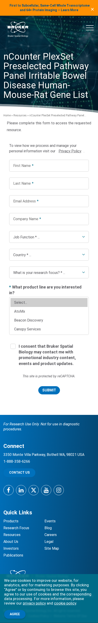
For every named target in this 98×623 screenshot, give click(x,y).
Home (7, 115)
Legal (48, 541)
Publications (13, 555)
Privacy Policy (70, 151)
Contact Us (19, 472)
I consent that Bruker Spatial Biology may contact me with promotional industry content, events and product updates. (47, 355)
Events (50, 521)
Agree (15, 614)
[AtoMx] (49, 311)
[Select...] (49, 302)
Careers (50, 535)
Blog (48, 528)
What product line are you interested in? (45, 290)
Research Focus (16, 528)
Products (10, 521)
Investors (11, 548)
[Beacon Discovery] (49, 320)
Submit (49, 390)
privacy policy (34, 603)
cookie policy (65, 603)
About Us (10, 541)
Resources (20, 115)
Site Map (51, 548)
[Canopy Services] (49, 329)
